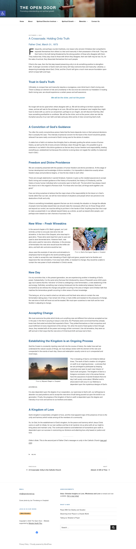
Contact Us (95, 21)
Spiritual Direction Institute (46, 21)
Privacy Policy (24, 544)
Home (22, 21)
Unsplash (103, 252)
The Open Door (38, 7)
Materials (82, 21)
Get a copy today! (73, 496)
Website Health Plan (35, 523)
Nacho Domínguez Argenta (89, 252)
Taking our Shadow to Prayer (70, 518)
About (30, 21)
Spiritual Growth (68, 21)
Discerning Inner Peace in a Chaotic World (74, 514)
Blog (34, 454)
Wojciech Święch (47, 381)
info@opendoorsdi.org (26, 494)
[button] (3, 13)
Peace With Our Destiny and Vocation (72, 510)
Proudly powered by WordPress (41, 544)
